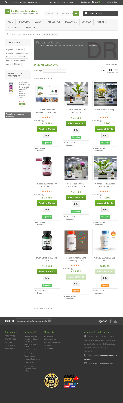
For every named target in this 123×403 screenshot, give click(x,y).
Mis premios (48, 348)
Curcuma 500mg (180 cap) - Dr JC (76, 111)
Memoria (9, 53)
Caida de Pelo (19, 60)
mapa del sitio (30, 362)
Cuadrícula (110, 72)
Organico (9, 49)
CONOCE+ (86, 22)
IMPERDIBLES (102, 22)
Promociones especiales (15, 75)
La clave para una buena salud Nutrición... (47, 111)
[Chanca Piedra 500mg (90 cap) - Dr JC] (105, 168)
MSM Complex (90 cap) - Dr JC (47, 259)
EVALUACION (71, 22)
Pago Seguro (29, 353)
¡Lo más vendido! (31, 336)
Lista (116, 72)
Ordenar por (38, 71)
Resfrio (9, 60)
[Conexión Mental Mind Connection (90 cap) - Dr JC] (76, 242)
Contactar (29, 27)
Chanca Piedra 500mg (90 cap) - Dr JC (105, 185)
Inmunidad (22, 57)
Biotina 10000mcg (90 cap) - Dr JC (47, 185)
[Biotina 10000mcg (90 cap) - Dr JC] (46, 168)
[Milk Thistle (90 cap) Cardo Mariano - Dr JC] (76, 168)
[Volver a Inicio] (7, 34)
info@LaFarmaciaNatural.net (103, 364)
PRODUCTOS (24, 22)
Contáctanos (85, 2)
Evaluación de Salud (32, 359)
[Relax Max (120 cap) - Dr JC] (105, 94)
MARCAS (39, 22)
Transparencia (30, 356)
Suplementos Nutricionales (31, 34)
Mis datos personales (52, 342)
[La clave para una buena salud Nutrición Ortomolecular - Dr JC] (46, 94)
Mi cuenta (49, 332)
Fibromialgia (11, 57)
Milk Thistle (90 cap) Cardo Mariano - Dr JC (76, 185)
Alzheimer (19, 49)
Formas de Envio (31, 350)
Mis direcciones (50, 339)
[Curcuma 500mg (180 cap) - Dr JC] (76, 94)
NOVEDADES (13, 27)
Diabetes (17, 64)
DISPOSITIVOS (53, 22)
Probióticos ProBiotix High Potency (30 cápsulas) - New (25, 87)
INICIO (10, 22)
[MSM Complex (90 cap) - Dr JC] (46, 242)
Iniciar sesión (112, 2)
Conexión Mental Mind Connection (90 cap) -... (76, 259)
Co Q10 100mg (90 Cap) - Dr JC (105, 259)
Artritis (8, 64)
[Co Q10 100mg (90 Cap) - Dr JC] (105, 242)
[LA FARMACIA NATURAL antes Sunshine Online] (22, 10)
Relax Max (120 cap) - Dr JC (105, 111)
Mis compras (48, 336)
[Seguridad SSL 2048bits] (62, 381)
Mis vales (47, 345)
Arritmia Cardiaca (21, 53)
